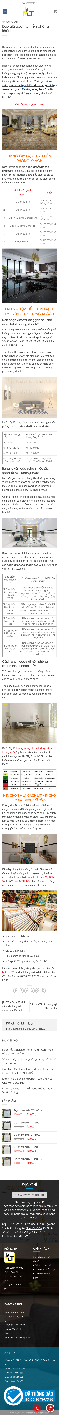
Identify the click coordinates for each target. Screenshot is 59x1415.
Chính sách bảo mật (45, 1269)
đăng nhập (22, 1028)
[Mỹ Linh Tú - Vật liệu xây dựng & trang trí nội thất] (28, 11)
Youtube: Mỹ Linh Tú (15, 1324)
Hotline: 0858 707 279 (16, 1236)
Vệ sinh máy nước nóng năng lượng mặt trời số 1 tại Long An (29, 1061)
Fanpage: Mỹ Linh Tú (15, 1312)
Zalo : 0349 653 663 (14, 1372)
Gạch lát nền (41, 333)
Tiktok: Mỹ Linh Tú (13, 1328)
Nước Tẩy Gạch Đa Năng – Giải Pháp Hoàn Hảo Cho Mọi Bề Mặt (27, 1051)
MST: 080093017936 (14, 1267)
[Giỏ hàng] (55, 11)
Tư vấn (14, 22)
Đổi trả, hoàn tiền (43, 1265)
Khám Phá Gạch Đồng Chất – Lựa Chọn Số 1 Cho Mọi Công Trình (28, 1080)
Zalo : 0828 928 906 (14, 1376)
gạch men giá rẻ (31, 873)
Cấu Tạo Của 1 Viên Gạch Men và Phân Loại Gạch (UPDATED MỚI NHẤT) (28, 1070)
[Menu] (5, 11)
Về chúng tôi (11, 1272)
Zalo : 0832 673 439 (14, 1381)
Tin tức (6, 22)
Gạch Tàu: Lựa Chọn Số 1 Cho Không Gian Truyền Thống (27, 1090)
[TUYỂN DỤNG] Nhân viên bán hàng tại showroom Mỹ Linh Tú (14, 1006)
